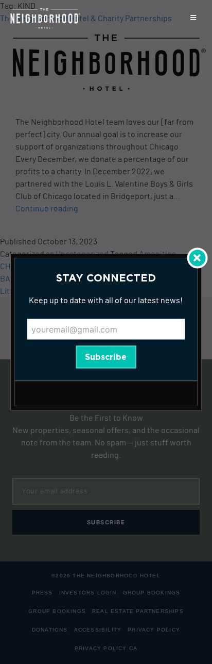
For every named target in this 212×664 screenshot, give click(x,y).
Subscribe (106, 357)
